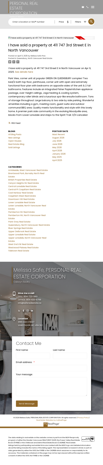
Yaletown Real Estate (18, 250)
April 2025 (57, 160)
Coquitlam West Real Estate (22, 195)
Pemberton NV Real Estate (21, 212)
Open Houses (14, 140)
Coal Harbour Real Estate (20, 192)
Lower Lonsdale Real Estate (21, 202)
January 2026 (59, 153)
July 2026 (56, 140)
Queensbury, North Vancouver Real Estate (34, 58)
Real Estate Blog (16, 144)
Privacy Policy (83, 418)
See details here (24, 71)
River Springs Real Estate (20, 228)
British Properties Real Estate (22, 179)
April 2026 (57, 150)
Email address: (24, 362)
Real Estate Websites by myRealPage (51, 420)
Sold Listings (14, 147)
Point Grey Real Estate (19, 221)
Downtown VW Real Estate (21, 199)
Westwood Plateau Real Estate (23, 247)
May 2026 (57, 147)
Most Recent (58, 134)
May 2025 (57, 157)
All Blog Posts (14, 134)
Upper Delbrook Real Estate (22, 231)
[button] (19, 311)
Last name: (59, 350)
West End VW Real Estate (20, 244)
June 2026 (57, 144)
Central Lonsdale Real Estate (22, 186)
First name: (22, 350)
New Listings (14, 137)
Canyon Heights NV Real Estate (23, 183)
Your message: (24, 374)
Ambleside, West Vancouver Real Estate (28, 170)
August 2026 (58, 137)
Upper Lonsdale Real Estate (21, 234)
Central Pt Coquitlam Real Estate (24, 189)
